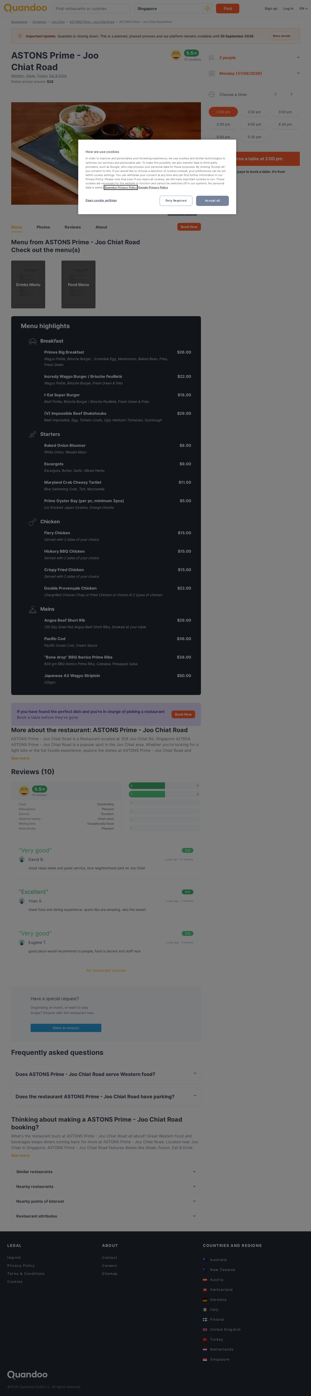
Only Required (175, 200)
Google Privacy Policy (153, 187)
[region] (157, 177)
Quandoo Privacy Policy (120, 187)
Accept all (212, 200)
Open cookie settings (101, 200)
